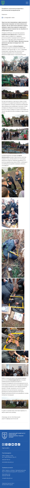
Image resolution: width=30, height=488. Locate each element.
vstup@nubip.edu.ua (7, 478)
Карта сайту (5, 448)
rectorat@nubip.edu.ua (7, 462)
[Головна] (2, 3)
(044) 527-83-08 (6, 475)
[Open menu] (27, 2)
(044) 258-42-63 (6, 474)
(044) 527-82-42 (6, 459)
